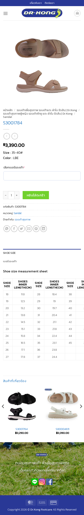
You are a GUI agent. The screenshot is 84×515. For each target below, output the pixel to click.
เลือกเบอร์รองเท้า (20, 168)
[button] (5, 13)
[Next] (80, 414)
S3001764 (21, 429)
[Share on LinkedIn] (43, 228)
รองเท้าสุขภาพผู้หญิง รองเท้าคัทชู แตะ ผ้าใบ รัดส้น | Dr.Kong (38, 114)
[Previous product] (14, 136)
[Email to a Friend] (28, 228)
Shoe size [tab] (9, 253)
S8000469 (62, 429)
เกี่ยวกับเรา (36, 3)
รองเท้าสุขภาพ (22, 219)
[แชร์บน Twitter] (21, 228)
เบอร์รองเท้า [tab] (10, 261)
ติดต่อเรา (49, 3)
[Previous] (3, 414)
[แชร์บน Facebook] (14, 228)
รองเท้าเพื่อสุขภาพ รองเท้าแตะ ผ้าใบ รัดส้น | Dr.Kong (47, 110)
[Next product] (6, 136)
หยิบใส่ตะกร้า (36, 195)
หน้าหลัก (8, 110)
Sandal (7, 117)
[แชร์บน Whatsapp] (6, 228)
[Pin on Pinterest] (36, 228)
